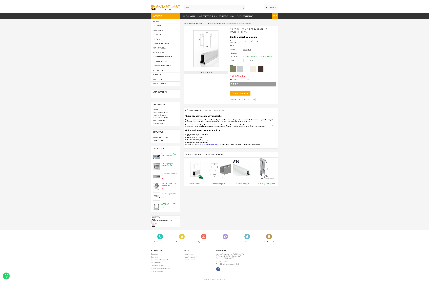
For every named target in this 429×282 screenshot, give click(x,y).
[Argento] (240, 69)
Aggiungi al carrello (241, 93)
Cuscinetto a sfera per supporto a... (169, 184)
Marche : (233, 50)
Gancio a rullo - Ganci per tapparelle (170, 204)
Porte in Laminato (159, 84)
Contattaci (223, 16)
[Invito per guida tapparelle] (266, 158)
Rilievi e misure (189, 16)
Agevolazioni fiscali (159, 123)
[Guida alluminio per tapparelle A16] (243, 158)
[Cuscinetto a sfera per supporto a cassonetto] (156, 190)
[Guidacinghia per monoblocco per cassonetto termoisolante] (156, 170)
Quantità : (233, 60)
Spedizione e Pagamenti (160, 112)
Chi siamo (156, 109)
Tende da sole (158, 70)
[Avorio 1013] (253, 69)
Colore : (232, 65)
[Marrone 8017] (260, 69)
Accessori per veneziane (162, 66)
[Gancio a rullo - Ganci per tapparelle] (156, 209)
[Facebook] (218, 269)
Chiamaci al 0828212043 (160, 137)
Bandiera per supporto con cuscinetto (169, 194)
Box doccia (157, 34)
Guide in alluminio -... (195, 184)
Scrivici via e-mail (158, 140)
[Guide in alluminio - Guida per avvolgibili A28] (195, 158)
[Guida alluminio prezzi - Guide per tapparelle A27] (219, 158)
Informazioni (159, 104)
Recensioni (219, 110)
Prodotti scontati (189, 260)
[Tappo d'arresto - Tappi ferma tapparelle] (156, 160)
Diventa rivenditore (159, 120)
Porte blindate (158, 79)
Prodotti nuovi (188, 254)
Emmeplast (247, 50)
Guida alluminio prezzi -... (219, 184)
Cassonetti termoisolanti (162, 57)
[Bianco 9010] (247, 69)
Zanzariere (157, 25)
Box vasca (156, 39)
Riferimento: (234, 53)
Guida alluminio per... (242, 184)
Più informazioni (193, 110)
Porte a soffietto (159, 30)
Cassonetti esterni (160, 61)
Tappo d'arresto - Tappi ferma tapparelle (169, 154)
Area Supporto (160, 92)
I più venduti (158, 149)
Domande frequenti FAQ (207, 16)
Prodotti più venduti (190, 257)
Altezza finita (234, 79)
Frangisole (157, 75)
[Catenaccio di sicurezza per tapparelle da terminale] (156, 180)
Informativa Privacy (158, 271)
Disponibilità (234, 56)
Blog (232, 16)
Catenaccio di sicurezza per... (169, 174)
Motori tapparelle (159, 48)
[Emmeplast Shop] (165, 11)
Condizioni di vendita (159, 115)
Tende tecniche (158, 52)
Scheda (207, 110)
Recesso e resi (156, 263)
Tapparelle (157, 21)
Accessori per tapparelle (162, 43)
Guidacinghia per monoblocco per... (167, 164)
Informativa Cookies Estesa (160, 268)
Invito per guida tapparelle (266, 184)
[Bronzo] (233, 69)
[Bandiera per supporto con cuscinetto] (156, 199)
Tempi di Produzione (245, 16)
